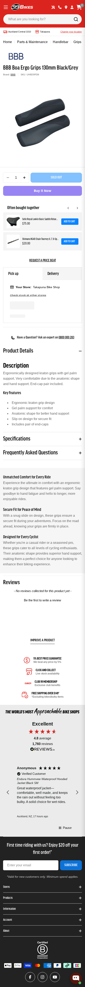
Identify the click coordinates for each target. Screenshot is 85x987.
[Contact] (59, 7)
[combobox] (42, 19)
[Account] (72, 7)
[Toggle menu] (5, 7)
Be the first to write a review (42, 600)
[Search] (75, 19)
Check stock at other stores (28, 295)
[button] (42, 599)
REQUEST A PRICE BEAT (42, 260)
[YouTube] (55, 977)
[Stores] (66, 7)
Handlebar (60, 42)
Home (7, 42)
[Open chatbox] (76, 978)
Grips (77, 42)
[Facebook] (30, 977)
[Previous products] (68, 208)
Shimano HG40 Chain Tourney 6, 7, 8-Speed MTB (40, 239)
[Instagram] (42, 977)
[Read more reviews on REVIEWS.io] (42, 750)
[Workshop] (53, 7)
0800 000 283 (66, 337)
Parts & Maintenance (32, 42)
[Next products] (77, 208)
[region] (42, 792)
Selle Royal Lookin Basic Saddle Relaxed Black (40, 219)
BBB (13, 74)
